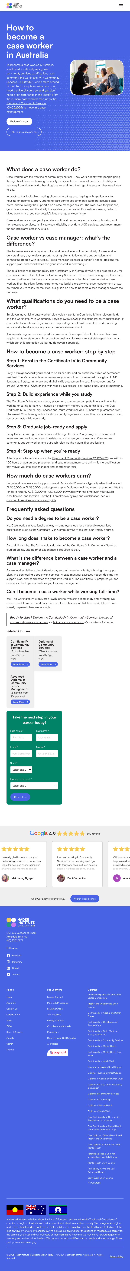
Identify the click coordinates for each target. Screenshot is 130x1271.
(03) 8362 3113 (14, 940)
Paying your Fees (55, 1020)
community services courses (29, 622)
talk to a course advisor (68, 622)
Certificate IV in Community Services (73, 617)
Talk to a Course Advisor (24, 131)
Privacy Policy (117, 1256)
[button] (120, 5)
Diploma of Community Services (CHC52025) (80, 458)
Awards (10, 1038)
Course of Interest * (21, 779)
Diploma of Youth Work (99, 1111)
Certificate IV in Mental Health (102, 1046)
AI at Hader (52, 1043)
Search (9, 1043)
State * (13, 763)
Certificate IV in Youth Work (101, 1061)
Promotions (52, 1032)
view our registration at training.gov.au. (74, 1254)
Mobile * (40, 746)
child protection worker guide (38, 342)
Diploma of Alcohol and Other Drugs (105, 1078)
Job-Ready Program (85, 434)
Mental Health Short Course (101, 1162)
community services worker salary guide (31, 500)
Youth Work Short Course (100, 1177)
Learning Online (55, 1008)
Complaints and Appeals (59, 1026)
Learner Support (55, 997)
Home (9, 997)
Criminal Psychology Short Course (104, 1072)
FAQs (9, 1026)
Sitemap (10, 1049)
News (9, 1020)
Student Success (14, 1032)
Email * (14, 746)
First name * (16, 730)
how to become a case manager (89, 287)
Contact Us (11, 1008)
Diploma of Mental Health (100, 1105)
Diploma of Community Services (103, 1093)
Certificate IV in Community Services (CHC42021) (47, 318)
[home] (14, 5)
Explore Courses (19, 121)
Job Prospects (54, 1014)
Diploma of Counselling (99, 1099)
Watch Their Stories (85, 898)
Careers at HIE (13, 1014)
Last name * (42, 730)
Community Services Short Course (104, 1067)
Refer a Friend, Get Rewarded (61, 1038)
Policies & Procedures (57, 1002)
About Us (11, 1002)
